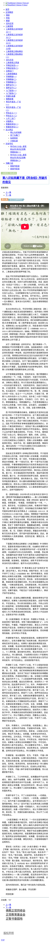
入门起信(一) (11, 91)
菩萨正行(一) (11, 85)
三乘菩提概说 (11, 74)
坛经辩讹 (14, 138)
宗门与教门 (15, 135)
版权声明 (8, 933)
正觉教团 (9, 12)
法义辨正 (9, 130)
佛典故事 (9, 99)
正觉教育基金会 (15, 914)
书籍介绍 (9, 163)
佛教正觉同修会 (15, 910)
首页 (7, 9)
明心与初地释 (15, 132)
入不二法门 (10, 119)
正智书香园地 (14, 918)
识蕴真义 (9, 121)
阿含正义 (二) (11, 116)
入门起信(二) (11, 93)
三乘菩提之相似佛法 (14, 51)
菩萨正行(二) (11, 88)
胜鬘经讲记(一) (12, 124)
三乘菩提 (9, 26)
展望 (8, 21)
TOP (3, 940)
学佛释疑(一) (11, 77)
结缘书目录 (15, 169)
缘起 (8, 15)
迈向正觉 (9, 23)
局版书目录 (15, 166)
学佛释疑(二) (11, 79)
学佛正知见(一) (12, 65)
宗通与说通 (10, 96)
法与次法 (9, 60)
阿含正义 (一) (11, 113)
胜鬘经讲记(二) (12, 127)
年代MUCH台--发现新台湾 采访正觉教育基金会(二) (18, 157)
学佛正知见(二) (12, 68)
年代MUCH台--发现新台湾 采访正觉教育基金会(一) (18, 149)
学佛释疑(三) (11, 82)
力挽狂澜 (14, 141)
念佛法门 (9, 71)
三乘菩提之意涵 (12, 63)
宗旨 (8, 18)
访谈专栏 (9, 144)
